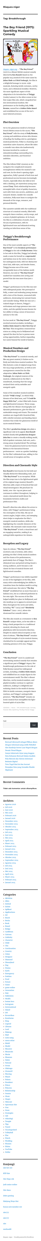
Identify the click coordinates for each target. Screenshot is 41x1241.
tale (6, 1116)
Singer (7, 1099)
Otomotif (8, 1071)
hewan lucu (9, 1001)
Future (7, 982)
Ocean (7, 1066)
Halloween (9, 996)
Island (7, 1010)
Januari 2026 (10, 818)
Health (8, 999)
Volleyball (9, 1133)
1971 (18, 707)
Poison (8, 1080)
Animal (8, 904)
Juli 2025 (8, 832)
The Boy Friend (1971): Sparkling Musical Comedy (18, 31)
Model (7, 1046)
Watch (7, 1138)
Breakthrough (24, 707)
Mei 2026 (9, 813)
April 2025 (9, 841)
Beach (7, 918)
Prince (7, 1085)
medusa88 (7, 1229)
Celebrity (8, 937)
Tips (7, 1124)
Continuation (10, 948)
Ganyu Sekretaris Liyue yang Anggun (19, 753)
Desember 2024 (11, 852)
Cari (4, 721)
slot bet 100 (7, 1168)
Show (7, 1096)
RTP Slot (6, 1173)
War (6, 1135)
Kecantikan (9, 1015)
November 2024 (11, 855)
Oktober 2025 (10, 827)
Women (8, 1144)
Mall (7, 1035)
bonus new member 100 (12, 1207)
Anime (7, 907)
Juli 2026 (8, 807)
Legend (8, 1024)
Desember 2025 (11, 821)
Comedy (33, 707)
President (9, 1082)
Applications (10, 912)
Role (10, 710)
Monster (8, 1049)
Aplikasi (8, 909)
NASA (7, 1060)
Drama (7, 968)
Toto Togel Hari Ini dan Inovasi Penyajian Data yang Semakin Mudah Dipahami (20, 767)
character (9, 940)
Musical (5, 710)
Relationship (10, 1091)
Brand (7, 926)
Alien (7, 901)
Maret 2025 (9, 843)
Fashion (8, 976)
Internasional (10, 1007)
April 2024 (9, 874)
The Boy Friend (24, 710)
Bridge (7, 929)
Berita (7, 921)
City (6, 946)
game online (10, 987)
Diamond (8, 960)
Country (8, 951)
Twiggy (32, 710)
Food (7, 979)
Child (7, 943)
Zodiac (7, 1152)
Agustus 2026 (10, 804)
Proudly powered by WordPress (24, 1237)
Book (7, 923)
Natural (8, 1063)
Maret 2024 (9, 877)
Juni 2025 (9, 835)
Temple (8, 1121)
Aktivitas (8, 898)
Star (6, 1107)
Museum (8, 1057)
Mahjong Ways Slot (11, 1201)
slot (4, 1224)
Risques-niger (11, 7)
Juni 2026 (9, 810)
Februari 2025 (10, 846)
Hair (7, 993)
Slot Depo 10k (8, 1179)
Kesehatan (9, 1018)
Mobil (7, 1043)
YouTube (8, 1149)
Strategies (9, 1113)
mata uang (9, 1038)
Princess (8, 1088)
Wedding (8, 1141)
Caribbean (9, 932)
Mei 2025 (9, 838)
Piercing (8, 1074)
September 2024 (11, 860)
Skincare (8, 1102)
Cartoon (8, 934)
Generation (9, 990)
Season (8, 1093)
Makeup (8, 1032)
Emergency (9, 974)
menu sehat (10, 1040)
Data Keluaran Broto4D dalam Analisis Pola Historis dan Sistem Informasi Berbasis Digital (20, 759)
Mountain (9, 1052)
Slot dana (7, 1190)
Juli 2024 (8, 866)
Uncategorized (11, 1130)
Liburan (8, 1027)
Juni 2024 (9, 869)
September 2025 (11, 829)
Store (7, 1110)
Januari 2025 (10, 849)
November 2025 (11, 824)
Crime (7, 954)
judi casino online (10, 1185)
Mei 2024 (9, 871)
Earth (7, 971)
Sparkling (15, 710)
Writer (7, 1146)
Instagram (9, 1004)
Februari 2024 (10, 880)
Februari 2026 (10, 816)
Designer (8, 957)
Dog (6, 965)
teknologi (9, 1119)
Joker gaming (8, 1196)
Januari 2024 (10, 882)
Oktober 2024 (10, 857)
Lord (7, 1029)
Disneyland (9, 962)
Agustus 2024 (10, 863)
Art (6, 915)
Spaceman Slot (11, 1105)
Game (7, 985)
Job (6, 1013)
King (7, 1021)
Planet (7, 1077)
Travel (7, 1127)
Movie (13, 707)
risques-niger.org (10, 69)
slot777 (6, 1212)
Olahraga (8, 1068)
